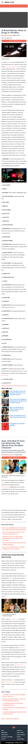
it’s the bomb (4, 375)
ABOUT (2, 730)
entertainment (4, 487)
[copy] (11, 38)
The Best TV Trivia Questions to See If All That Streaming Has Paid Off (14, 700)
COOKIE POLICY (4, 734)
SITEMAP (19, 736)
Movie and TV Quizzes (13, 719)
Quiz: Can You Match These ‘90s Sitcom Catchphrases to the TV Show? (14, 548)
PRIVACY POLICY (20, 732)
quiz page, (9, 682)
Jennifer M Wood (8, 35)
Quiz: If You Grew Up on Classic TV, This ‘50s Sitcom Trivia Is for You (14, 533)
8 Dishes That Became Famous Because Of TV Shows (14, 708)
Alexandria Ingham (8, 455)
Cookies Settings (20, 739)
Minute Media (11, 742)
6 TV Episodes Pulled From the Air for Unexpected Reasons (13, 704)
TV (13, 680)
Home (3, 719)
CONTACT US (19, 730)
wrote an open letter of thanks (12, 66)
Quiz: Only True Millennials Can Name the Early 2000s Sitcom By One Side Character (14, 528)
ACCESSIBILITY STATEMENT (7, 736)
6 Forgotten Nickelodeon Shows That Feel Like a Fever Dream (14, 713)
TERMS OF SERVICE (21, 734)
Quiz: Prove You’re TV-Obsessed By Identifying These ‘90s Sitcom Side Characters (13, 538)
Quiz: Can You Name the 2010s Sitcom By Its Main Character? (14, 543)
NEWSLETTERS (4, 732)
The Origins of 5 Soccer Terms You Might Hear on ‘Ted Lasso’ (14, 695)
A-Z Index (3, 739)
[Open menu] (2, 2)
